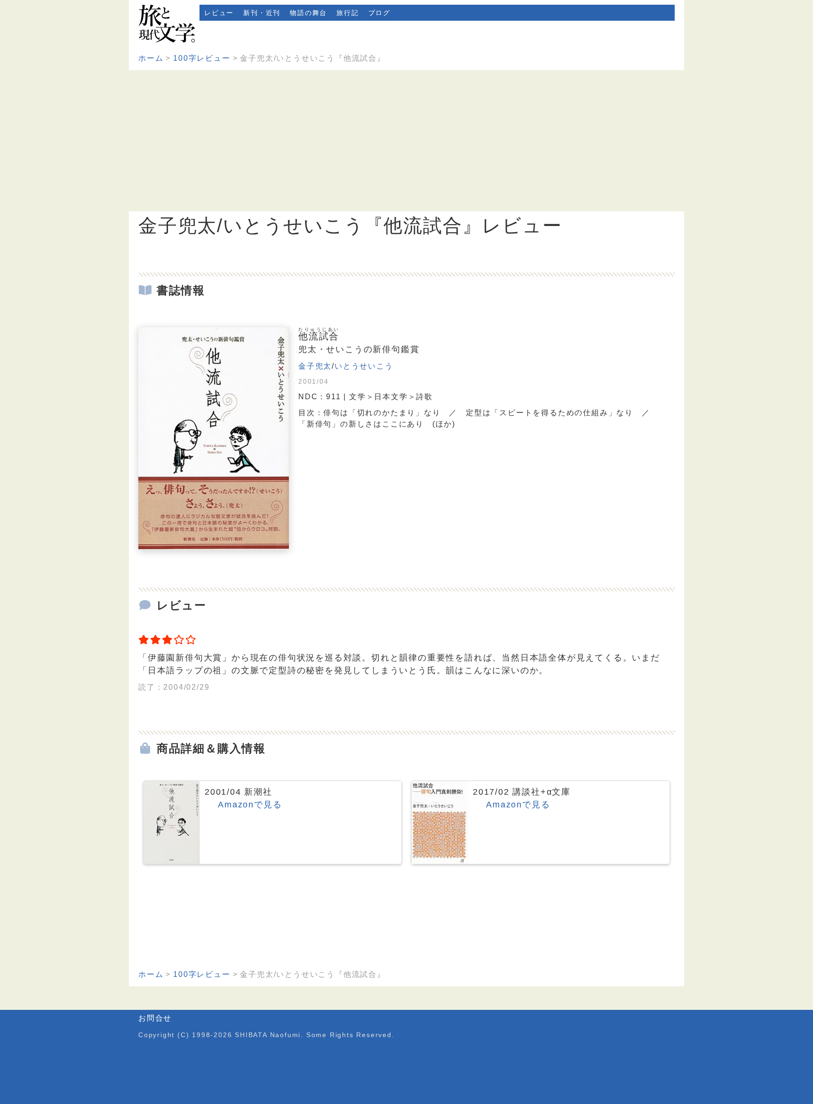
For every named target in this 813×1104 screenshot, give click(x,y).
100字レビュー (201, 58)
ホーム (150, 58)
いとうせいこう (364, 366)
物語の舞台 (308, 12)
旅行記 (347, 12)
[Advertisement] (406, 141)
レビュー (219, 12)
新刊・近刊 (261, 12)
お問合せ (155, 1018)
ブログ (379, 12)
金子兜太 (315, 366)
